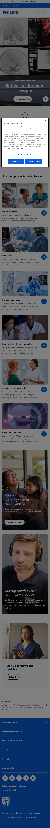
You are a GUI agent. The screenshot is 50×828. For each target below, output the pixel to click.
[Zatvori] (45, 120)
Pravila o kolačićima (17, 148)
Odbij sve (16, 161)
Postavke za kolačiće (24, 154)
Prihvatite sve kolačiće (34, 161)
